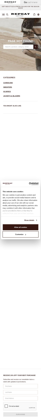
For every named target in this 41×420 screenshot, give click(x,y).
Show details (29, 220)
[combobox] (18, 47)
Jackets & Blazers (11, 96)
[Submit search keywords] (35, 47)
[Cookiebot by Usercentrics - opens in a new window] (29, 183)
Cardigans (8, 83)
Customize (19, 234)
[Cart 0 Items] (34, 14)
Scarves (7, 91)
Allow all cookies (20, 227)
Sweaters (7, 87)
